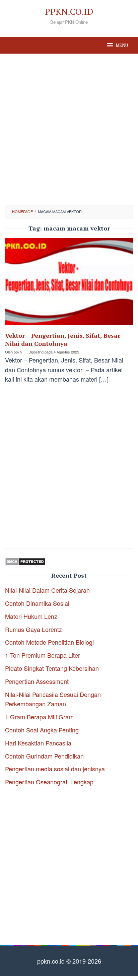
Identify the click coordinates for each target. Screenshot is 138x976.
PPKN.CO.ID (69, 11)
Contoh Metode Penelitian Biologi (49, 642)
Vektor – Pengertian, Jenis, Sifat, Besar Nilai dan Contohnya (62, 339)
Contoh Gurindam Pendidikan (44, 756)
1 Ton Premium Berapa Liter (42, 655)
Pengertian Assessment (37, 681)
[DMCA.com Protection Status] (25, 560)
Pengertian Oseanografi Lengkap (49, 781)
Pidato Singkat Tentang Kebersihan (52, 668)
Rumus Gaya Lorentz (33, 629)
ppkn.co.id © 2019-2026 (69, 961)
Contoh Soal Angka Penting (42, 729)
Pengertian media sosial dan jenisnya (55, 768)
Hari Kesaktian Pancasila (38, 742)
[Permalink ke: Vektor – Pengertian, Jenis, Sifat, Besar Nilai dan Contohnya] (69, 283)
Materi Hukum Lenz (31, 616)
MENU (122, 45)
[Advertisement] (69, 129)
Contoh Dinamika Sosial (37, 603)
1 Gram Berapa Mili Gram (39, 716)
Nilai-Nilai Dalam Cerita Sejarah (47, 590)
